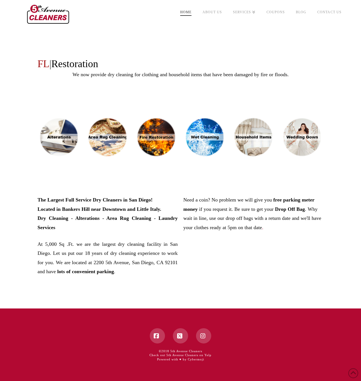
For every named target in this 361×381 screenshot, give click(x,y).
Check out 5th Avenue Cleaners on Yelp (180, 355)
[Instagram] (203, 335)
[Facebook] (157, 335)
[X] (180, 335)
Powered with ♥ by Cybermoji (180, 359)
